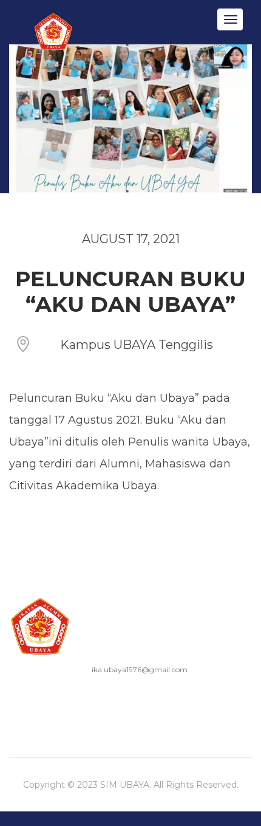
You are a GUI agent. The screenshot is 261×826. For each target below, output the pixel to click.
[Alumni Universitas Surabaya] (54, 49)
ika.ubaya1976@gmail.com (140, 669)
